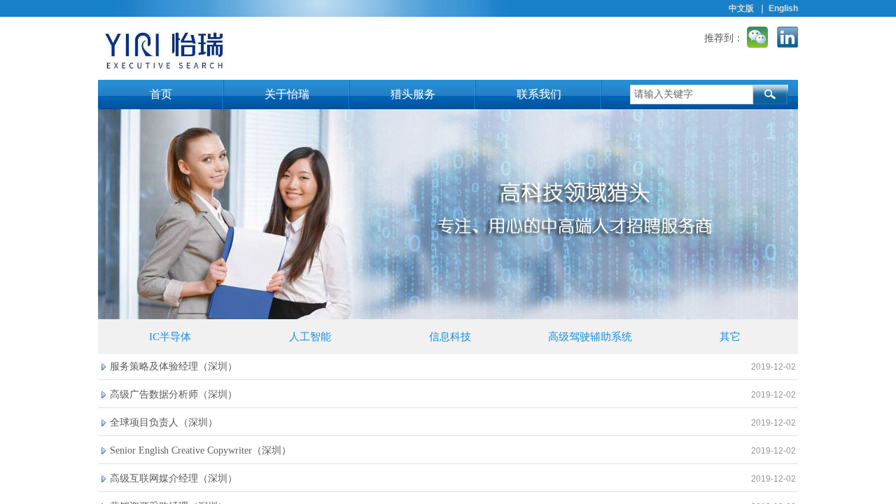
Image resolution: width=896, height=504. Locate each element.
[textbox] (691, 94)
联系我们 (539, 94)
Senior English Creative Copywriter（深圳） (200, 450)
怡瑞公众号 (757, 37)
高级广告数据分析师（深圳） (173, 394)
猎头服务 (413, 94)
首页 (161, 94)
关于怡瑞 (287, 94)
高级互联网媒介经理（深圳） (173, 478)
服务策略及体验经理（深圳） (173, 366)
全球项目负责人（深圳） (164, 422)
